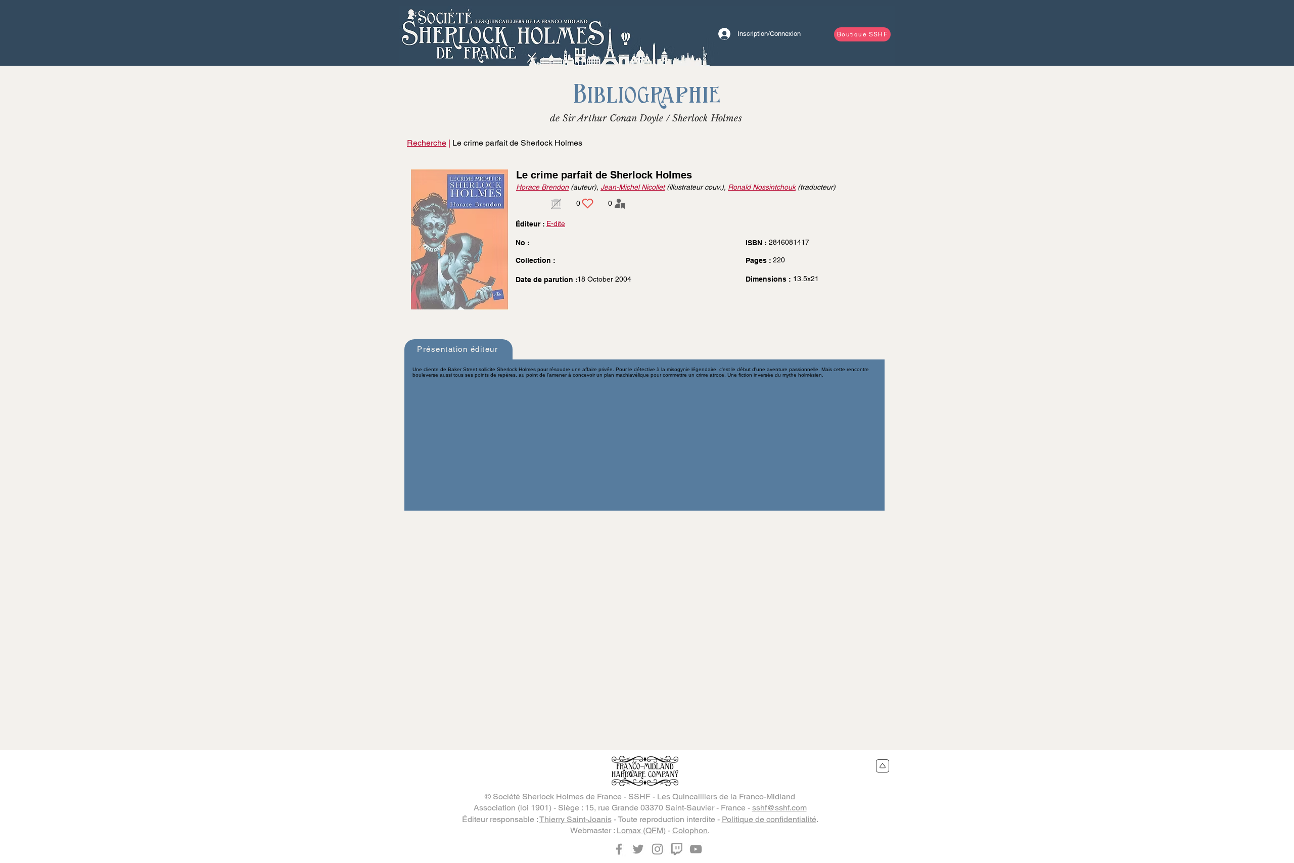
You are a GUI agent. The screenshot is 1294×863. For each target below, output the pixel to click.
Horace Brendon (542, 187)
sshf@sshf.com (779, 807)
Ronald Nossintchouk (762, 187)
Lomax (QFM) (641, 830)
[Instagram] (657, 849)
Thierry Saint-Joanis (575, 819)
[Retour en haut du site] (882, 766)
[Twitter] (638, 849)
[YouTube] (695, 849)
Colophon (690, 830)
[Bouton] (503, 33)
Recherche (426, 143)
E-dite (555, 223)
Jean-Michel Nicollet (632, 187)
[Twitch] (676, 849)
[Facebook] (619, 849)
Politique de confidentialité (769, 819)
